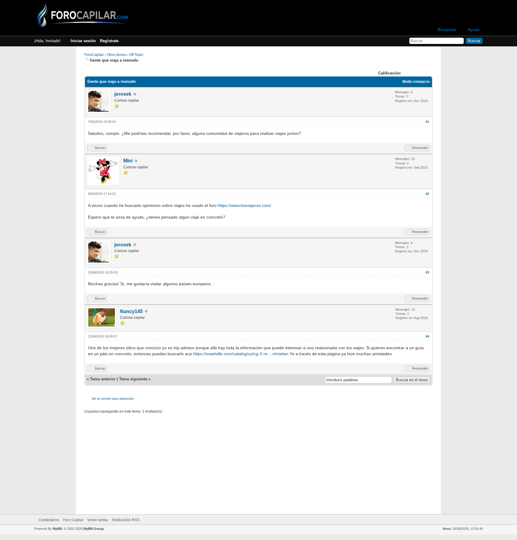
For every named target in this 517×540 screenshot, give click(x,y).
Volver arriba (97, 520)
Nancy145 (131, 311)
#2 (427, 194)
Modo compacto (416, 82)
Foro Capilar (73, 520)
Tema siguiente (133, 379)
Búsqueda (447, 30)
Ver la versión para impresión (113, 398)
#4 (427, 336)
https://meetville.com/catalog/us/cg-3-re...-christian (240, 353)
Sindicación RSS (125, 520)
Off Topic (136, 55)
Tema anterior (102, 379)
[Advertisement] (258, 460)
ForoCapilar (94, 55)
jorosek (122, 94)
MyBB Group (93, 528)
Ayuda (473, 30)
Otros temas (116, 55)
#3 (427, 272)
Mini (128, 160)
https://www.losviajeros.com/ (244, 205)
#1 (427, 121)
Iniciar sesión (83, 41)
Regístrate (109, 41)
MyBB (57, 528)
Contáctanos (49, 520)
